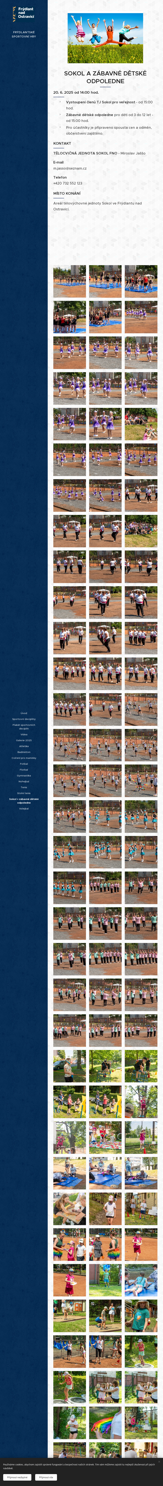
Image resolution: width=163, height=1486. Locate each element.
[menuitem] (24, 713)
